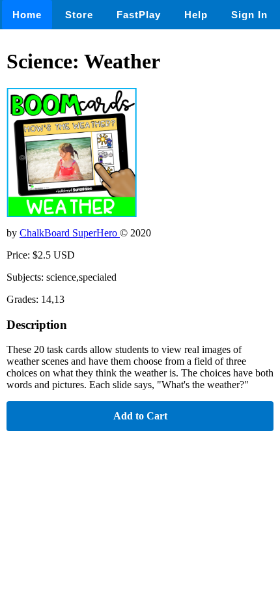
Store (79, 14)
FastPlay (139, 14)
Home (27, 14)
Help (196, 14)
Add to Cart (140, 415)
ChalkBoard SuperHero (70, 232)
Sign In (249, 14)
